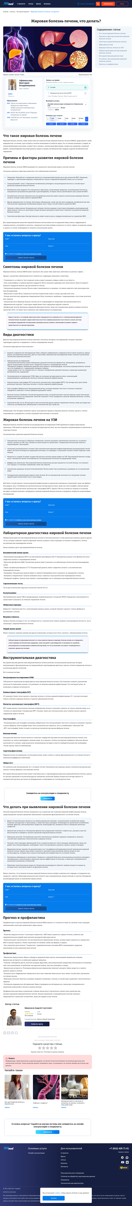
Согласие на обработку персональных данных (78, 1176)
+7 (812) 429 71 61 (119, 1148)
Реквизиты (65, 1180)
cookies (57, 1193)
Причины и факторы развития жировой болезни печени (114, 38)
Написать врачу (37, 1024)
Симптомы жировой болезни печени (112, 42)
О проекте (21, 4)
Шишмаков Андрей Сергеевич (38, 1008)
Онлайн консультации (36, 1153)
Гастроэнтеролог (23, 12)
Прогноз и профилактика (108, 64)
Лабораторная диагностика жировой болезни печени (113, 52)
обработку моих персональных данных (28, 254)
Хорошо (54, 1198)
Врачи (38, 4)
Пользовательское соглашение (72, 1173)
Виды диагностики (106, 45)
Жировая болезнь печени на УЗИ (111, 48)
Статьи (30, 4)
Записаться (108, 4)
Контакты (64, 1167)
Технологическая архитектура (72, 1183)
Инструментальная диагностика (111, 56)
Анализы (47, 4)
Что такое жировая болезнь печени (112, 33)
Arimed (5, 12)
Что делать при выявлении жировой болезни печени (113, 60)
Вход (122, 4)
